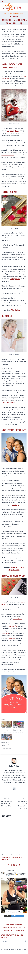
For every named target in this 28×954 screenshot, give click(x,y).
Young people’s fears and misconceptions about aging (22, 803)
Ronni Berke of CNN (8, 402)
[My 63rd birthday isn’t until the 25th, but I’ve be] (14, 895)
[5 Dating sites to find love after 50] (6, 724)
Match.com (11, 638)
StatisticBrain (17, 619)
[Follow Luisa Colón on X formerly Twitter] (14, 788)
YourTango (15, 505)
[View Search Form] (2, 1)
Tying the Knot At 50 (17, 310)
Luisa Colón (9, 13)
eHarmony (5, 633)
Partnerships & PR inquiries (14, 924)
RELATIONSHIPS (14, 16)
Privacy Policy (20, 930)
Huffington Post (15, 279)
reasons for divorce (7, 155)
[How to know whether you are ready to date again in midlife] (6, 737)
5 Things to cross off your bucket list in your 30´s (6, 802)
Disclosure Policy (9, 930)
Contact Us (22, 927)
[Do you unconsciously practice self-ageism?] (18, 724)
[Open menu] (25, 1)
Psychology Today (13, 131)
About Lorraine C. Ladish (10, 927)
